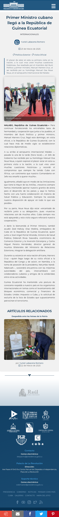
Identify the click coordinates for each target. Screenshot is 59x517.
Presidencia (9, 492)
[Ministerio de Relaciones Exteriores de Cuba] (13, 415)
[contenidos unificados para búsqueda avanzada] (38, 440)
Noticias (32, 492)
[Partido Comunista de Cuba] (29, 428)
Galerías (19, 495)
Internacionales (29, 34)
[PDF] (6, 514)
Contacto (30, 495)
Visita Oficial (40, 55)
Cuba (10, 495)
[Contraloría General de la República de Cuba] (46, 428)
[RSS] (41, 503)
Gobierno (21, 492)
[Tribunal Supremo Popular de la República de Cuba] (29, 415)
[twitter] (35, 503)
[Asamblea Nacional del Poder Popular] (13, 428)
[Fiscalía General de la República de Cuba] (21, 440)
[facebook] (17, 503)
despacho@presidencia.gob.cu (29, 457)
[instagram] (29, 503)
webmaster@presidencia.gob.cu (29, 485)
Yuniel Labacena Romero (31, 363)
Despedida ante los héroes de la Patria (29, 316)
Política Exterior (23, 55)
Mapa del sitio (43, 495)
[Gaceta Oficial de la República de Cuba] (46, 415)
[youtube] (23, 503)
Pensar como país (46, 492)
